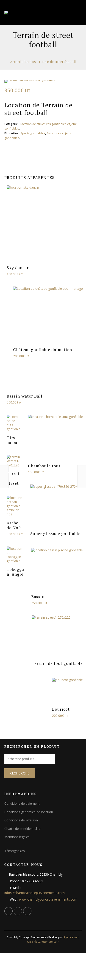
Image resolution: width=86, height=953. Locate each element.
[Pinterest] (27, 911)
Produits (29, 62)
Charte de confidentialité (22, 828)
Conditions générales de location (28, 812)
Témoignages (14, 851)
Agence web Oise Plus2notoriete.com (53, 939)
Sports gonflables (32, 133)
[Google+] (18, 911)
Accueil (15, 62)
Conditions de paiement (22, 803)
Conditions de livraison (21, 820)
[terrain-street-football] (43, 81)
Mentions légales (17, 837)
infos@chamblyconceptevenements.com (34, 893)
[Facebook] (8, 911)
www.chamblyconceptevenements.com (48, 899)
